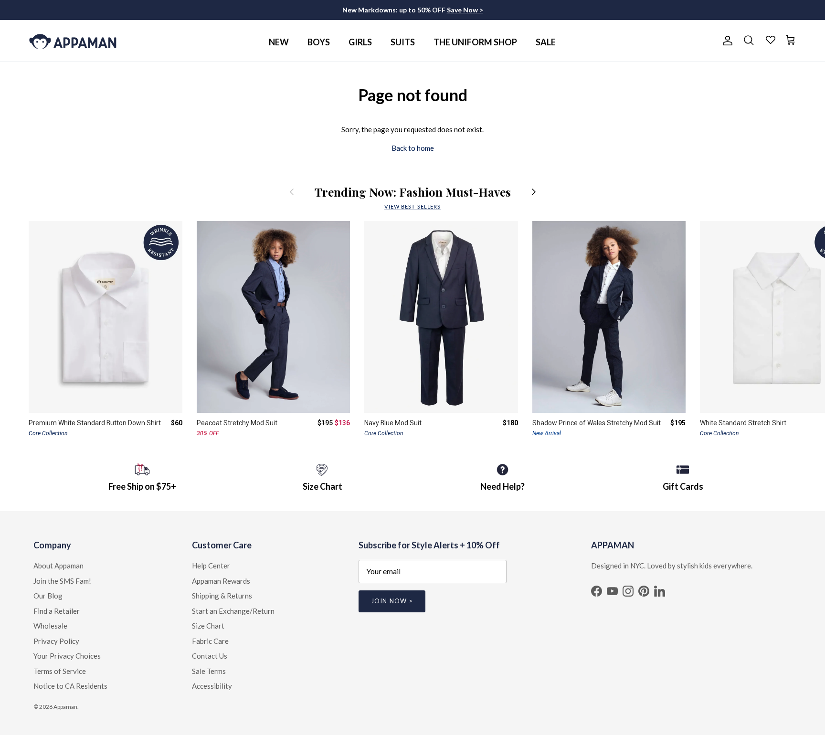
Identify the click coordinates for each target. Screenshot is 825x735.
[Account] (725, 40)
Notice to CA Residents (70, 686)
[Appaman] (73, 41)
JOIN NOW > (391, 601)
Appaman (65, 706)
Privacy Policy (56, 641)
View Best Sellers (412, 206)
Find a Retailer (56, 611)
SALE (546, 42)
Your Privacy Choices (67, 655)
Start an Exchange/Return (233, 611)
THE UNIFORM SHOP (475, 42)
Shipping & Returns (222, 595)
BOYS (318, 42)
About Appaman (58, 565)
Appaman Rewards (221, 581)
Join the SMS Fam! (62, 581)
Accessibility (212, 686)
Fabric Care (210, 641)
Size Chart (208, 625)
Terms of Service (59, 671)
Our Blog (48, 595)
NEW (279, 42)
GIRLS (360, 42)
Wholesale (50, 625)
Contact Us (209, 655)
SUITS (403, 42)
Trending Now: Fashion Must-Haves (413, 192)
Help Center (211, 565)
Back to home (412, 148)
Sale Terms (209, 671)
